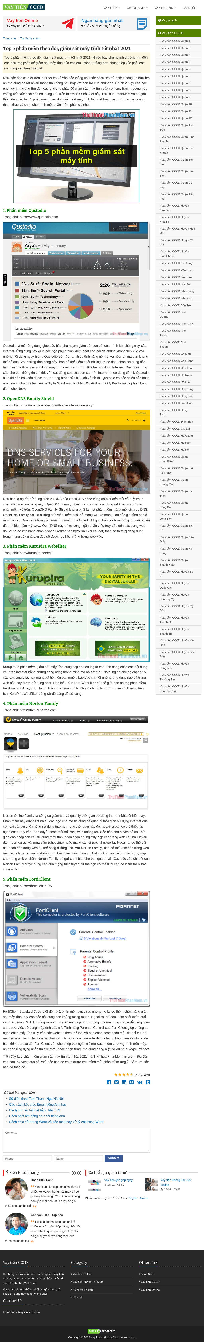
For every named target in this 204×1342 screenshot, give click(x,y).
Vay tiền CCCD (150, 1281)
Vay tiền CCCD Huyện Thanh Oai (174, 620)
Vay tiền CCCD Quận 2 (175, 47)
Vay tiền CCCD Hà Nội (175, 449)
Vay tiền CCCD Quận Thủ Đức (177, 127)
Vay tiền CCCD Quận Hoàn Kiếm (174, 459)
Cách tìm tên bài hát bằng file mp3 (34, 1110)
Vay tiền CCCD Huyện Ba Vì (176, 573)
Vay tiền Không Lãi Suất (88, 1281)
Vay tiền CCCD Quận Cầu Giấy (177, 539)
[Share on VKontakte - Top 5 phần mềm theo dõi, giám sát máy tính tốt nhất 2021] (138, 1082)
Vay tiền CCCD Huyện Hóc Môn (177, 231)
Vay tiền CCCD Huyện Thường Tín (174, 677)
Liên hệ (77, 1297)
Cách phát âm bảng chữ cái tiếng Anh (37, 1116)
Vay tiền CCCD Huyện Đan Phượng (174, 688)
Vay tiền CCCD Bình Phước (173, 333)
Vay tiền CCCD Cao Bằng (177, 360)
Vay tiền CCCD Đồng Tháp (174, 412)
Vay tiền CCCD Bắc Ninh (176, 298)
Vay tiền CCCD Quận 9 (175, 97)
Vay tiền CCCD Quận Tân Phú (177, 196)
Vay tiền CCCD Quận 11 (176, 111)
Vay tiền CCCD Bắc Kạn (176, 284)
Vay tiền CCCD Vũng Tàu (177, 270)
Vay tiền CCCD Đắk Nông (177, 389)
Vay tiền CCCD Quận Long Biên (174, 516)
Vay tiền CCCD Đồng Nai (177, 396)
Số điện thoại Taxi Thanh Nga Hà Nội (36, 1099)
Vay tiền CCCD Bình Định (177, 323)
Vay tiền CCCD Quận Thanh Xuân (174, 562)
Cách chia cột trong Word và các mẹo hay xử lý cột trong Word (56, 1122)
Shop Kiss (147, 1274)
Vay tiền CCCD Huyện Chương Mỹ (174, 597)
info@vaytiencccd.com (26, 1312)
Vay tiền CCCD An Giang (176, 263)
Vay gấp (110, 8)
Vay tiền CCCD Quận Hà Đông (176, 551)
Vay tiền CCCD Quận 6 (175, 76)
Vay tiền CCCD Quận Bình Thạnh (177, 139)
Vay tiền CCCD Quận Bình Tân (177, 173)
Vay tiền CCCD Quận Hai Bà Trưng (176, 470)
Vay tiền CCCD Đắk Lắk (176, 381)
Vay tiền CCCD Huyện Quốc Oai (174, 585)
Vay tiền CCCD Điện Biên (177, 421)
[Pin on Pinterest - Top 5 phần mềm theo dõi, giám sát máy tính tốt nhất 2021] (131, 1082)
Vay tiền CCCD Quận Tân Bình (177, 162)
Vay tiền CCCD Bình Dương (173, 314)
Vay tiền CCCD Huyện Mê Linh (177, 642)
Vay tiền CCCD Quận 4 (175, 61)
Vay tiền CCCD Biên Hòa (176, 403)
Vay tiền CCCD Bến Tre (176, 305)
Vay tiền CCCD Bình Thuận (173, 344)
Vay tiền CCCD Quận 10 (176, 104)
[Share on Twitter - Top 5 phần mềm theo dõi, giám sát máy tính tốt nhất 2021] (115, 1082)
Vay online (164, 8)
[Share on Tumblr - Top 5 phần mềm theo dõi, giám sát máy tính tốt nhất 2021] (147, 1082)
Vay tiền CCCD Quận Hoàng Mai (174, 482)
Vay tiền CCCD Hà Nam (176, 442)
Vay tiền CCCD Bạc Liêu (176, 277)
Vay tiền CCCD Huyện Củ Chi (176, 242)
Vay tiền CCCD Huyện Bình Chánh (174, 253)
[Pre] (74, 1174)
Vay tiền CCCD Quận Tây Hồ (176, 528)
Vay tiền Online (138, 1198)
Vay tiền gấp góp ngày (118, 1180)
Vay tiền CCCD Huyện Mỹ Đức (177, 608)
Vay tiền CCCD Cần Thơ (176, 368)
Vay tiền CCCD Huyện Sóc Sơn (177, 654)
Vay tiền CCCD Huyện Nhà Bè (174, 219)
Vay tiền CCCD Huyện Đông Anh (174, 666)
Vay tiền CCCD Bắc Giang (177, 291)
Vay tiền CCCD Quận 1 (175, 40)
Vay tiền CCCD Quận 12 (176, 118)
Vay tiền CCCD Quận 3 (175, 54)
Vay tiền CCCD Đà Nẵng (176, 374)
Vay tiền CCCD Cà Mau (176, 353)
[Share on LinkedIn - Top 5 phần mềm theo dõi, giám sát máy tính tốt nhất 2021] (123, 1082)
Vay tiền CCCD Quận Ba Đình (176, 493)
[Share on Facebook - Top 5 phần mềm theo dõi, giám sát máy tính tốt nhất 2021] (108, 1082)
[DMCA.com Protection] (102, 1331)
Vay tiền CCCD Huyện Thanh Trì (174, 631)
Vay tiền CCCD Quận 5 (175, 69)
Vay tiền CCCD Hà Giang (177, 435)
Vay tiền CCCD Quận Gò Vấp (176, 185)
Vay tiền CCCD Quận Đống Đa (174, 505)
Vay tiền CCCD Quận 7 (175, 83)
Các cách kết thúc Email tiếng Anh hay (38, 1104)
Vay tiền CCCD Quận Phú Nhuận (177, 150)
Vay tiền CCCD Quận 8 (175, 90)
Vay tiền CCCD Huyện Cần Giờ (174, 208)
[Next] (78, 1174)
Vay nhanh (136, 8)
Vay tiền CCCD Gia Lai (175, 428)
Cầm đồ (189, 8)
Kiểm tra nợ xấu (83, 1289)
